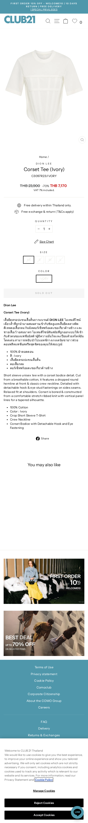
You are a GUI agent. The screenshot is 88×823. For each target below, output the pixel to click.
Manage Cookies (44, 790)
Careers (44, 707)
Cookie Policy (44, 681)
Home (43, 157)
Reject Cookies (44, 803)
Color (44, 271)
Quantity (44, 221)
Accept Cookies (44, 815)
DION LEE (44, 163)
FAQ (44, 722)
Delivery (44, 728)
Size (44, 252)
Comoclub (44, 687)
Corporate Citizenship (44, 694)
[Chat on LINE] (77, 812)
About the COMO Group (44, 701)
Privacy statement (44, 674)
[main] (44, 780)
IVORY (44, 278)
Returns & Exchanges (44, 735)
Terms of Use (44, 667)
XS (29, 259)
